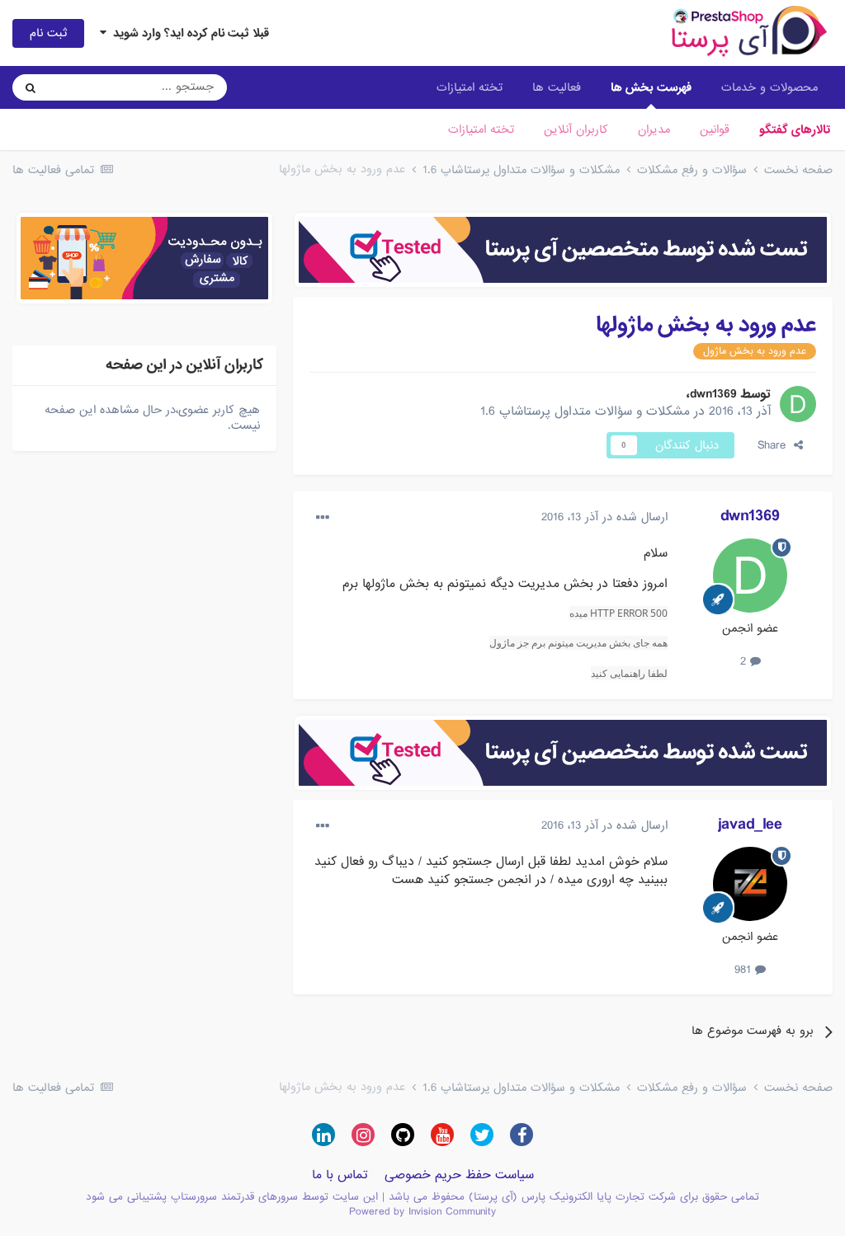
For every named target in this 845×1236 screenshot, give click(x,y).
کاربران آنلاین (576, 129)
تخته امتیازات (481, 129)
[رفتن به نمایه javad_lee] (750, 884)
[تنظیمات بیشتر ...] (322, 518)
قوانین (714, 129)
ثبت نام (48, 33)
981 (744, 970)
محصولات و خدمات (769, 87)
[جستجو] (30, 87)
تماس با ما (340, 1175)
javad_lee (750, 824)
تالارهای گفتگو (794, 129)
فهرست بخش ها (651, 87)
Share (776, 445)
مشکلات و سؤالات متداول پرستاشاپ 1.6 (585, 411)
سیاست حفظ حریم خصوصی (459, 1175)
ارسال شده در (604, 517)
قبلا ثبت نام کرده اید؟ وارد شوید (187, 33)
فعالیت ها (556, 87)
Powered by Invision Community (422, 1212)
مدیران (654, 129)
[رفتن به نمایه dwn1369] (798, 404)
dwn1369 (713, 394)
